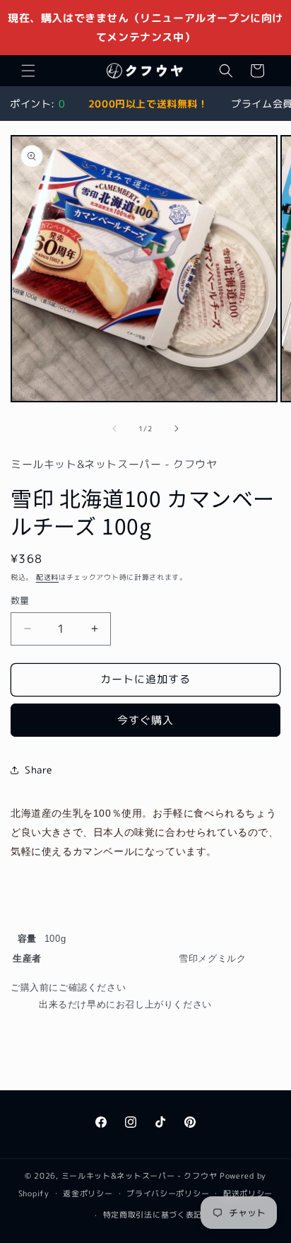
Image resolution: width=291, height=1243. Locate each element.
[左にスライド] (114, 428)
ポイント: (37, 103)
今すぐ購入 (145, 720)
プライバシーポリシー (167, 1193)
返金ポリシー (87, 1193)
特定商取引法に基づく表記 (152, 1214)
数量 (20, 600)
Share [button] (38, 769)
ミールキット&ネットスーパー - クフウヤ (139, 1175)
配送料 (47, 577)
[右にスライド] (176, 428)
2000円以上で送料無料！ (148, 103)
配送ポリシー (248, 1193)
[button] (28, 70)
